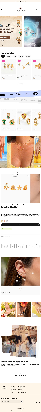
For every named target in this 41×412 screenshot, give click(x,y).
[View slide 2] (20, 297)
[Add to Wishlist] (14, 72)
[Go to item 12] (25, 204)
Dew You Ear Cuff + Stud (6, 292)
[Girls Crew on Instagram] (34, 402)
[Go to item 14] (28, 204)
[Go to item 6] (18, 204)
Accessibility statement (32, 410)
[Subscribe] (22, 402)
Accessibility (20, 390)
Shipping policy (21, 410)
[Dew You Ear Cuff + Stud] (20, 289)
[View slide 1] (19, 297)
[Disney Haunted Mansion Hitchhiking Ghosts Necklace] (24, 66)
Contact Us (13, 387)
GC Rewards (13, 389)
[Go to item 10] (23, 204)
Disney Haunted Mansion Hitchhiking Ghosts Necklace (23, 76)
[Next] (38, 45)
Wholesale (20, 389)
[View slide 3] (21, 297)
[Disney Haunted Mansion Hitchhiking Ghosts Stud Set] (8, 66)
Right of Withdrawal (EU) (22, 392)
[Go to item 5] (17, 204)
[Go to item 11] (24, 204)
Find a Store (20, 387)
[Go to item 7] (19, 204)
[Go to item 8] (21, 204)
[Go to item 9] (22, 204)
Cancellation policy (26, 410)
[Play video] (20, 152)
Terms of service (16, 410)
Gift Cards (13, 390)
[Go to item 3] (15, 204)
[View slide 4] (22, 379)
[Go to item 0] (12, 204)
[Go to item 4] (16, 204)
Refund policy (7, 410)
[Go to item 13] (27, 204)
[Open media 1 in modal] (28, 176)
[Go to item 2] (13, 204)
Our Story (13, 386)
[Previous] (3, 45)
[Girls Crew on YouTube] (36, 402)
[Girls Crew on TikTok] (39, 402)
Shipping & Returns (21, 386)
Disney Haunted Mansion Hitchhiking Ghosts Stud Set (7, 76)
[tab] (3, 56)
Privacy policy (11, 410)
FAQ (12, 392)
